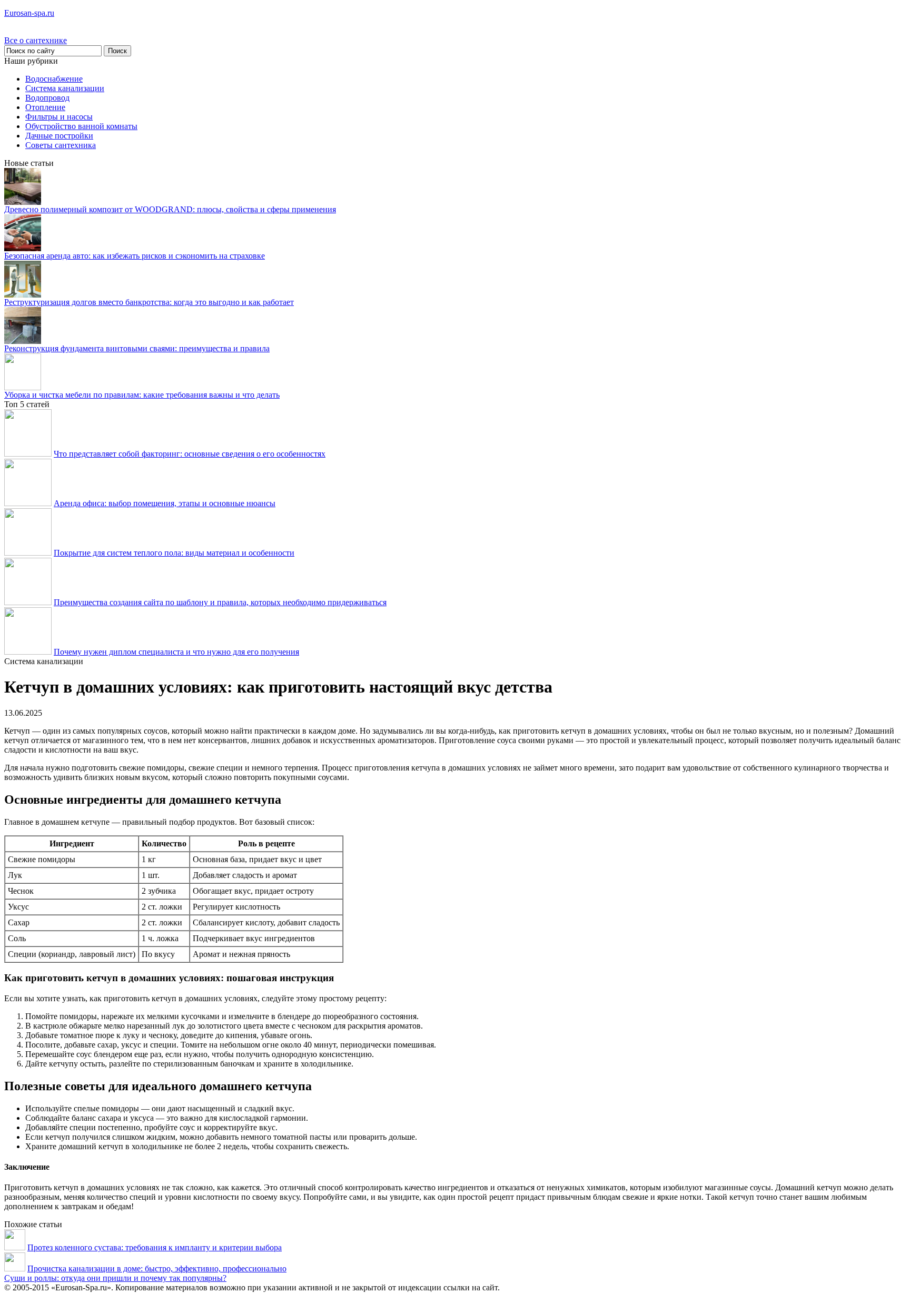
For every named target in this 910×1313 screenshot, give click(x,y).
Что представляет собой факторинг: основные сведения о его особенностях (189, 453)
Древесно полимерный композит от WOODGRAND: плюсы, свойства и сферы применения (170, 209)
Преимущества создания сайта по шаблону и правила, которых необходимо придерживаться (220, 602)
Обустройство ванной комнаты (81, 126)
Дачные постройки (59, 135)
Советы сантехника (60, 145)
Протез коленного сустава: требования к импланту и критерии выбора (154, 1247)
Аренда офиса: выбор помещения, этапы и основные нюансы (164, 503)
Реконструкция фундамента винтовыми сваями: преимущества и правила (137, 348)
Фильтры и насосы (59, 116)
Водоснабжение (54, 78)
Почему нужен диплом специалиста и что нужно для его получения (176, 651)
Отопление (45, 107)
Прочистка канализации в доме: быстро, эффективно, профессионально (156, 1268)
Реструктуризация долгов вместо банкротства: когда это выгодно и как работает (149, 302)
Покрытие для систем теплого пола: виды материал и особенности (174, 552)
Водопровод (47, 97)
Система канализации (64, 88)
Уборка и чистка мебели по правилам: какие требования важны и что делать (142, 394)
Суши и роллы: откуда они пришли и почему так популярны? (115, 1277)
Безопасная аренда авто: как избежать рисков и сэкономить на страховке (134, 255)
